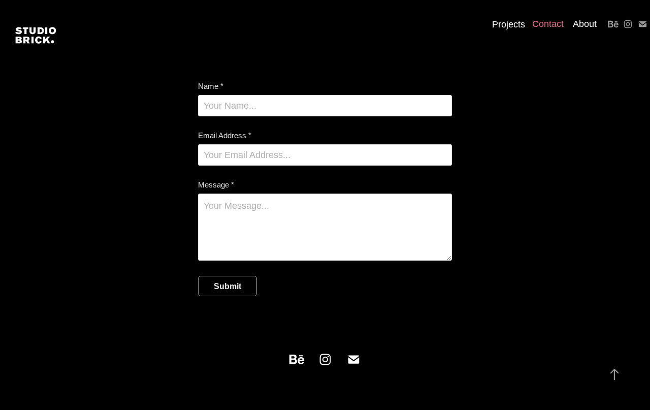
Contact (548, 24)
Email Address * (224, 135)
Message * (216, 184)
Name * (210, 86)
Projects (508, 24)
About (585, 24)
